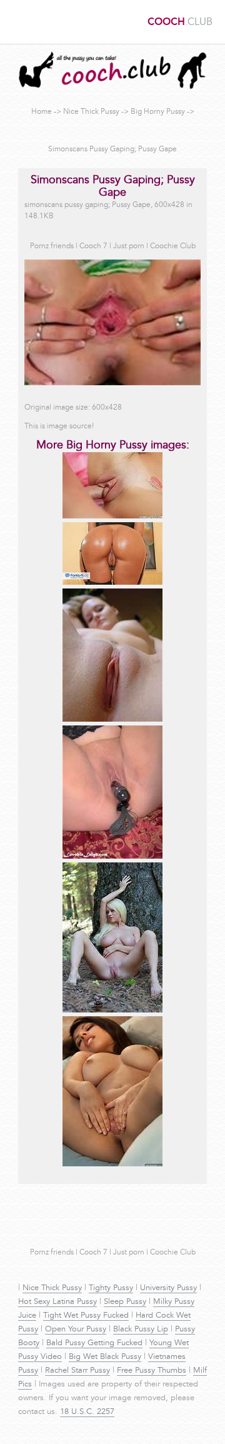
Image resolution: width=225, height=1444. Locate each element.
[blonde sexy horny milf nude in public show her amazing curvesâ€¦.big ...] (112, 1010)
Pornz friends (52, 246)
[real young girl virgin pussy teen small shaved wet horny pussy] (112, 719)
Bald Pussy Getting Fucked (94, 1343)
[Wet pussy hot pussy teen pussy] (112, 1164)
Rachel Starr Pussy (77, 1370)
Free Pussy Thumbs (151, 1370)
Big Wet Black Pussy (105, 1357)
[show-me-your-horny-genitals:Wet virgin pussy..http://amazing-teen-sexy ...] (112, 516)
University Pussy (168, 1288)
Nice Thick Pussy (91, 112)
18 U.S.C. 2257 (87, 1412)
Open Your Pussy (75, 1329)
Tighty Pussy (111, 1288)
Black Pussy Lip (140, 1329)
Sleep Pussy (125, 1302)
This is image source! (59, 426)
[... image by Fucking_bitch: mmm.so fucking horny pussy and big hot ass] (112, 582)
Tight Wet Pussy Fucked (86, 1315)
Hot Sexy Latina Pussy (57, 1302)
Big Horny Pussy (158, 112)
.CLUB (180, 22)
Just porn (128, 246)
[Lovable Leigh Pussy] (112, 856)
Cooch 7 (93, 246)
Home (41, 112)
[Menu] (15, 22)
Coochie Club (173, 246)
